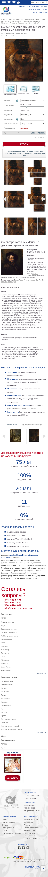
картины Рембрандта (32, 274)
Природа (4, 646)
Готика (3, 695)
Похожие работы (12, 425)
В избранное (40, 137)
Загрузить (12, 778)
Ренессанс (5, 692)
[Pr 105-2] (14, 225)
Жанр (3, 736)
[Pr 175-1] (14, 172)
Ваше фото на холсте (31, 828)
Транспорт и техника (8, 629)
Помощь (21, 6)
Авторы (4, 744)
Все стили (40, 733)
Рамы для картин (30, 836)
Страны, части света (8, 632)
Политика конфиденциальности (24, 861)
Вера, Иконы (5, 667)
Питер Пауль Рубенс (21, 280)
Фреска (4, 716)
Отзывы (45, 9)
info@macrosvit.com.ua (18, 608)
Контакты (44, 6)
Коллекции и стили (9, 677)
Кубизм (4, 688)
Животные (5, 660)
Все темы (40, 673)
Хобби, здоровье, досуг (10, 636)
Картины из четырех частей (11, 729)
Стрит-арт (4, 723)
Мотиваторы (5, 650)
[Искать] (46, 2)
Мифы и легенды (7, 622)
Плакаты (27, 825)
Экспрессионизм (7, 681)
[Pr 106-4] (38, 225)
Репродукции (28, 822)
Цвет (3, 748)
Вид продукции (7, 614)
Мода (3, 625)
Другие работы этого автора (32, 425)
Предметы (5, 653)
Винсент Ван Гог (35, 280)
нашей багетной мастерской (24, 408)
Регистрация (43, 12)
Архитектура (5, 670)
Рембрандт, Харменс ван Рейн (16, 33)
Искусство (5, 663)
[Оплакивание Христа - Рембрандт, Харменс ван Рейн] (15, 436)
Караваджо (12, 282)
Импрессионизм (7, 685)
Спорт (3, 657)
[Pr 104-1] (14, 199)
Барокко (4, 712)
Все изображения (30, 833)
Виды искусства (8, 740)
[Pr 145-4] (38, 199)
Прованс (4, 709)
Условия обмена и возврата (11, 833)
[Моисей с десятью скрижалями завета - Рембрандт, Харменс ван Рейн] (24, 60)
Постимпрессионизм (8, 719)
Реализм (4, 702)
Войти (35, 12)
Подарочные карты (31, 838)
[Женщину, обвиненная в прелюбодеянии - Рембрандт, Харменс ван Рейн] (33, 436)
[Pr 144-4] (38, 172)
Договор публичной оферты (34, 860)
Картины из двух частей (10, 726)
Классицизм (5, 698)
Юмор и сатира (6, 639)
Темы (3, 618)
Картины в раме (29, 830)
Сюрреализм (6, 705)
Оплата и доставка (32, 6)
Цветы (3, 643)
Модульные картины (31, 820)
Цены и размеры (34, 9)
